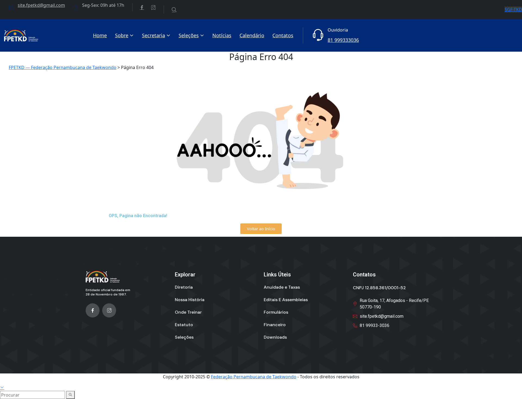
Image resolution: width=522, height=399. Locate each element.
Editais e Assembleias (286, 300)
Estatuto (184, 325)
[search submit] (70, 395)
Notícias (221, 35)
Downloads (275, 337)
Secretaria (153, 35)
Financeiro (275, 325)
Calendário (252, 35)
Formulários (276, 312)
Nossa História (189, 300)
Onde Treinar (188, 312)
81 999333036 (343, 40)
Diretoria (184, 287)
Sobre (121, 35)
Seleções (189, 35)
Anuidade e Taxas (282, 287)
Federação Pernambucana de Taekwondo (253, 377)
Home (100, 35)
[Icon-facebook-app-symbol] (93, 310)
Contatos (282, 35)
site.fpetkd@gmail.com (41, 5)
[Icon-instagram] (109, 310)
